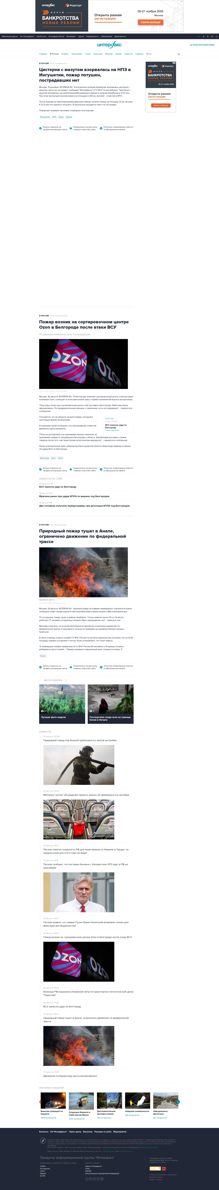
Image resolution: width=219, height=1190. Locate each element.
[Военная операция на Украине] (53, 1108)
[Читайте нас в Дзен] (86, 1179)
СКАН (87, 1169)
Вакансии (87, 1131)
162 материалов (160, 1118)
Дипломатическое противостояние (106, 1112)
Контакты (43, 1131)
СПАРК (42, 1166)
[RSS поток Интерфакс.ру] (98, 1179)
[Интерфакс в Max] (102, 1179)
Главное (43, 54)
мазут (61, 117)
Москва (109, 54)
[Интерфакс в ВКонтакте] (94, 1179)
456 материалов (132, 1115)
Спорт (88, 54)
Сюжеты (139, 54)
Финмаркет (71, 36)
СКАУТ (42, 1171)
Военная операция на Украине (52, 1112)
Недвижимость (92, 36)
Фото (148, 54)
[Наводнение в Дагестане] (165, 1108)
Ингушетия (45, 117)
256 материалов (104, 1118)
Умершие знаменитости (137, 1111)
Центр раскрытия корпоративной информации (102, 1174)
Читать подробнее (116, 427)
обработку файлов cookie (148, 1147)
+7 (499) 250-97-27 (126, 1151)
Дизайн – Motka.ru (156, 1180)
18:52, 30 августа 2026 (58, 316)
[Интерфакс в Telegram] (90, 1179)
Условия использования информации (163, 1175)
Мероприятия (120, 36)
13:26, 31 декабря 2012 (58, 64)
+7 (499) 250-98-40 (108, 1151)
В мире (64, 54)
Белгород (44, 190)
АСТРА (42, 1176)
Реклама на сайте (102, 1131)
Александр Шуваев (82, 190)
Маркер (43, 1174)
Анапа (42, 656)
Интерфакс (109, 45)
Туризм (81, 36)
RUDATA (88, 1171)
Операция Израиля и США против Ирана (79, 1113)
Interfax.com (41, 36)
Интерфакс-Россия (56, 36)
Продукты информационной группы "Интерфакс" (77, 1158)
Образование (106, 36)
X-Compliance (45, 1169)
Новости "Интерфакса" (93, 1166)
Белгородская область (61, 190)
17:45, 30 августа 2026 (58, 150)
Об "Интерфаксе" (27, 36)
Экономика (76, 54)
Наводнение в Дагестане (160, 1112)
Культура (98, 54)
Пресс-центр (75, 1131)
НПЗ (54, 117)
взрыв (69, 117)
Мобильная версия (10, 36)
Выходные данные (156, 1177)
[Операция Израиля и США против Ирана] (81, 1109)
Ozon (53, 458)
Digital (118, 54)
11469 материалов (48, 1118)
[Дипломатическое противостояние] (109, 1108)
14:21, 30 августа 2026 (58, 525)
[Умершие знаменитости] (137, 1108)
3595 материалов (76, 1119)
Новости (128, 54)
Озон (60, 458)
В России (54, 54)
